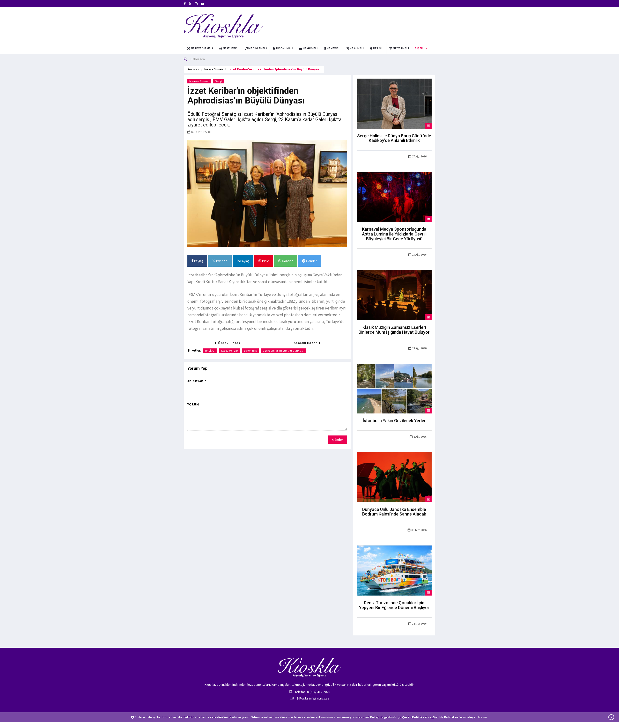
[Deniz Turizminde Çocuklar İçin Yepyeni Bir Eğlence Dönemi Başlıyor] (394, 570)
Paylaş (198, 261)
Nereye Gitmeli (213, 69)
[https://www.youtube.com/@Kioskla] (202, 4)
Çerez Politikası (414, 717)
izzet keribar (229, 350)
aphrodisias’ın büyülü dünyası (283, 350)
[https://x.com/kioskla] (190, 4)
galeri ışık (250, 350)
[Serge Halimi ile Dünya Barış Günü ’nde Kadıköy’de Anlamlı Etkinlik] (394, 103)
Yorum (193, 404)
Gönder (287, 261)
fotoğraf (210, 350)
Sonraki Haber (306, 343)
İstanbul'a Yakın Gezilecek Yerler (394, 420)
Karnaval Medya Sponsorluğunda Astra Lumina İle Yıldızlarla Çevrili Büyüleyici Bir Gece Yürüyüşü (394, 234)
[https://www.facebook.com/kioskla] (184, 4)
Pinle (265, 261)
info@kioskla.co (319, 698)
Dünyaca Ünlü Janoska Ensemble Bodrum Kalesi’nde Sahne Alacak (394, 512)
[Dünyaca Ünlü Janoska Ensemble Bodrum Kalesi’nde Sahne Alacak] (394, 477)
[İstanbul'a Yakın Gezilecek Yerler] (394, 388)
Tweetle (221, 261)
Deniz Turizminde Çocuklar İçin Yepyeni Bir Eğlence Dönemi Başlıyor (394, 605)
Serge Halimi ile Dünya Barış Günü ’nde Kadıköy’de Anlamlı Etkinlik (394, 138)
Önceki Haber (228, 343)
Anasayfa (193, 69)
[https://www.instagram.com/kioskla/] (196, 4)
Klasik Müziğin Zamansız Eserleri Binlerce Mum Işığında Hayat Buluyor (394, 330)
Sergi (218, 81)
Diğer (419, 48)
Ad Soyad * (196, 381)
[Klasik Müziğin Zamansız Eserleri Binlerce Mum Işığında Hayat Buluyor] (394, 295)
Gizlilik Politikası (445, 717)
